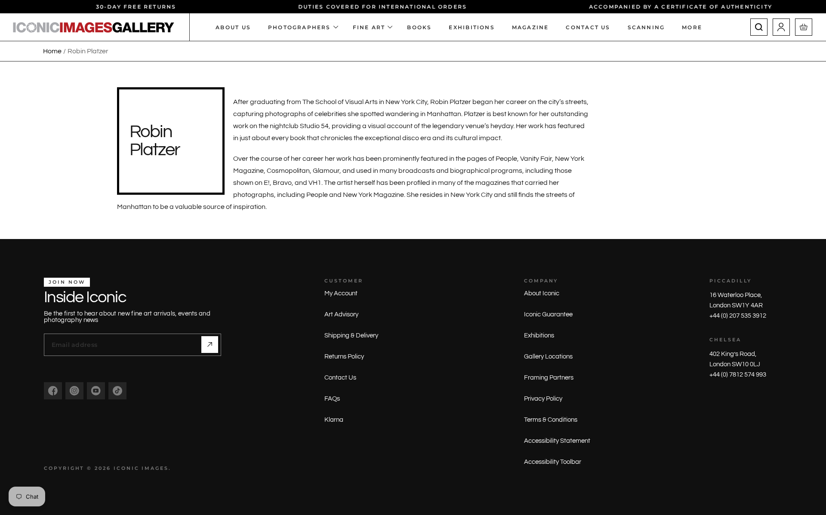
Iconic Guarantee (548, 314)
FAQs (332, 398)
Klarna (333, 420)
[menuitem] (696, 27)
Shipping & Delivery (351, 335)
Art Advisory (341, 314)
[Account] (781, 27)
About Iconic (541, 293)
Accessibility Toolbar (552, 462)
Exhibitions (539, 335)
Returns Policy (344, 356)
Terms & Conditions (550, 420)
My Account (341, 293)
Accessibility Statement (557, 441)
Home (52, 51)
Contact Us (340, 377)
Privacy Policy (543, 398)
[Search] (758, 27)
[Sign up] (209, 344)
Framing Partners (548, 377)
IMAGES (155, 468)
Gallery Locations (548, 356)
